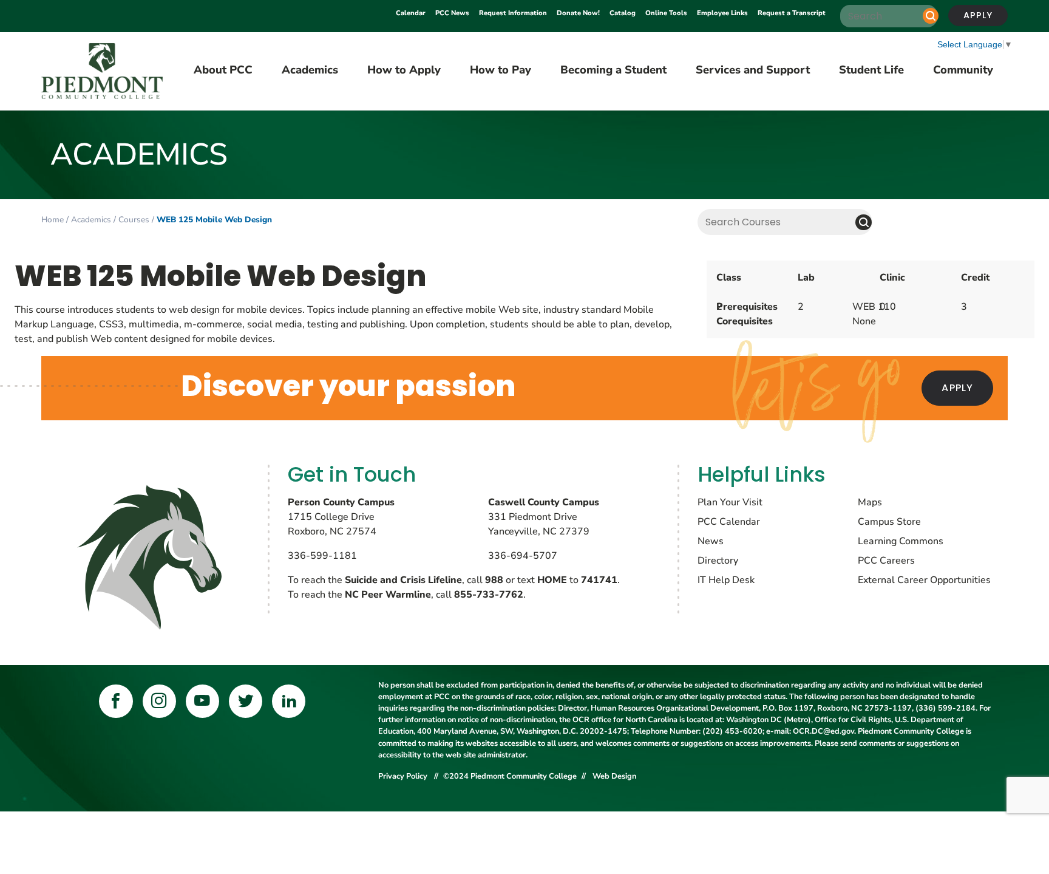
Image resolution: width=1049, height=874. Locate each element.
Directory (718, 560)
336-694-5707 (522, 555)
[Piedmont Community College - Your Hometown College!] (102, 71)
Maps (870, 502)
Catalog (622, 13)
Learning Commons (900, 541)
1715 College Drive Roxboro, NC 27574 (341, 517)
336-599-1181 (322, 555)
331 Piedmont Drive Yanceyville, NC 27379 (543, 517)
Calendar (411, 13)
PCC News (452, 13)
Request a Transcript (792, 13)
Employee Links (722, 13)
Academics (91, 219)
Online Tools (666, 13)
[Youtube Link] (202, 701)
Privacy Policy (403, 776)
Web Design (614, 776)
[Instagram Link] (159, 701)
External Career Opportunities (924, 580)
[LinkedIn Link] (288, 701)
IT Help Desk (726, 580)
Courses (133, 219)
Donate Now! (578, 13)
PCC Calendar (729, 521)
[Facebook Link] (115, 701)
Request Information (513, 13)
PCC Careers (886, 560)
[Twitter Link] (245, 701)
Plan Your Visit (730, 502)
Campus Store (889, 521)
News (711, 541)
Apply (978, 15)
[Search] (931, 16)
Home (52, 219)
